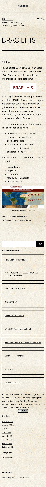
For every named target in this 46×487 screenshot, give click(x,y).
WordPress (24, 477)
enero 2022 (7, 443)
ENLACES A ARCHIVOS (15, 289)
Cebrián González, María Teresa (18, 220)
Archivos (9, 369)
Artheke (7, 19)
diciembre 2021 (8, 447)
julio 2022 (6, 429)
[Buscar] (40, 244)
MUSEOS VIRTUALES (14, 315)
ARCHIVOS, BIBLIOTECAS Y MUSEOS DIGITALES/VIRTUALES (21, 274)
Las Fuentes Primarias (14, 356)
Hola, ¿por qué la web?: (15, 260)
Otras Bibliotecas (12, 382)
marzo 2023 (7, 421)
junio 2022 (6, 432)
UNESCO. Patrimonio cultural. (18, 329)
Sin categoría (7, 458)
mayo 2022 (7, 436)
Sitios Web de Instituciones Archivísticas (23, 342)
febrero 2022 (8, 440)
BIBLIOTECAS (11, 302)
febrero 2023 (8, 425)
